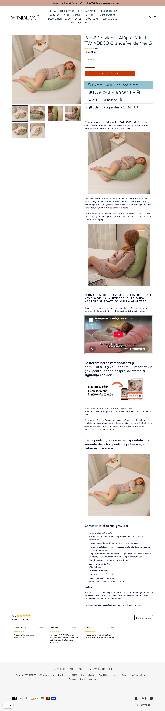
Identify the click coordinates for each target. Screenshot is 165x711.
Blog (82, 679)
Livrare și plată (88, 675)
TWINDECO (148, 705)
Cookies (92, 679)
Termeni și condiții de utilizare (54, 675)
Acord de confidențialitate (133, 675)
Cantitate (89, 59)
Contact (72, 679)
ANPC (74, 675)
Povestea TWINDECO (26, 675)
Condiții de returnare (108, 675)
